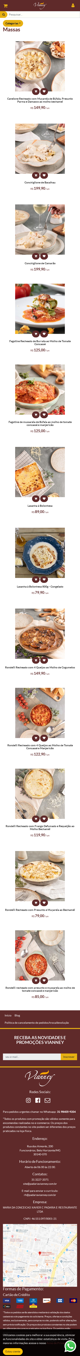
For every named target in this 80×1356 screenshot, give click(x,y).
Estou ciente (12, 1351)
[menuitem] (8, 1015)
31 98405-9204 (66, 1111)
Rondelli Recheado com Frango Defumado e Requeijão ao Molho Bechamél (40, 828)
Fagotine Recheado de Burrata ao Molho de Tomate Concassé (40, 343)
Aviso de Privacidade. (59, 1343)
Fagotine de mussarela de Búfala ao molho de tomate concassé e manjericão (40, 423)
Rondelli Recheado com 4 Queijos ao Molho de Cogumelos (40, 667)
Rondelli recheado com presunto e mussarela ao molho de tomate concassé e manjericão (40, 989)
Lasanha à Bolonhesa (40, 505)
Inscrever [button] (69, 1056)
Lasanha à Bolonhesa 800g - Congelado (40, 586)
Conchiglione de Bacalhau (40, 182)
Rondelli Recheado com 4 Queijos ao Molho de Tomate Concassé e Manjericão (40, 747)
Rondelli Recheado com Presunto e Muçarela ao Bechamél (40, 909)
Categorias (11, 23)
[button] (36, 91)
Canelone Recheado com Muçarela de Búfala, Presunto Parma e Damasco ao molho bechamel (40, 100)
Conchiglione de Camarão (40, 263)
